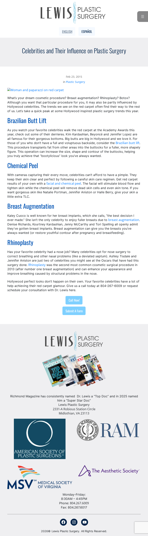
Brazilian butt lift (128, 143)
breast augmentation (123, 220)
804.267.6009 (79, 503)
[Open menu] (142, 16)
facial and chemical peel (63, 183)
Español (87, 31)
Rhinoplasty (36, 265)
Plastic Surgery (75, 82)
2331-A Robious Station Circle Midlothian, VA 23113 (74, 411)
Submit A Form (74, 310)
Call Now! (74, 300)
